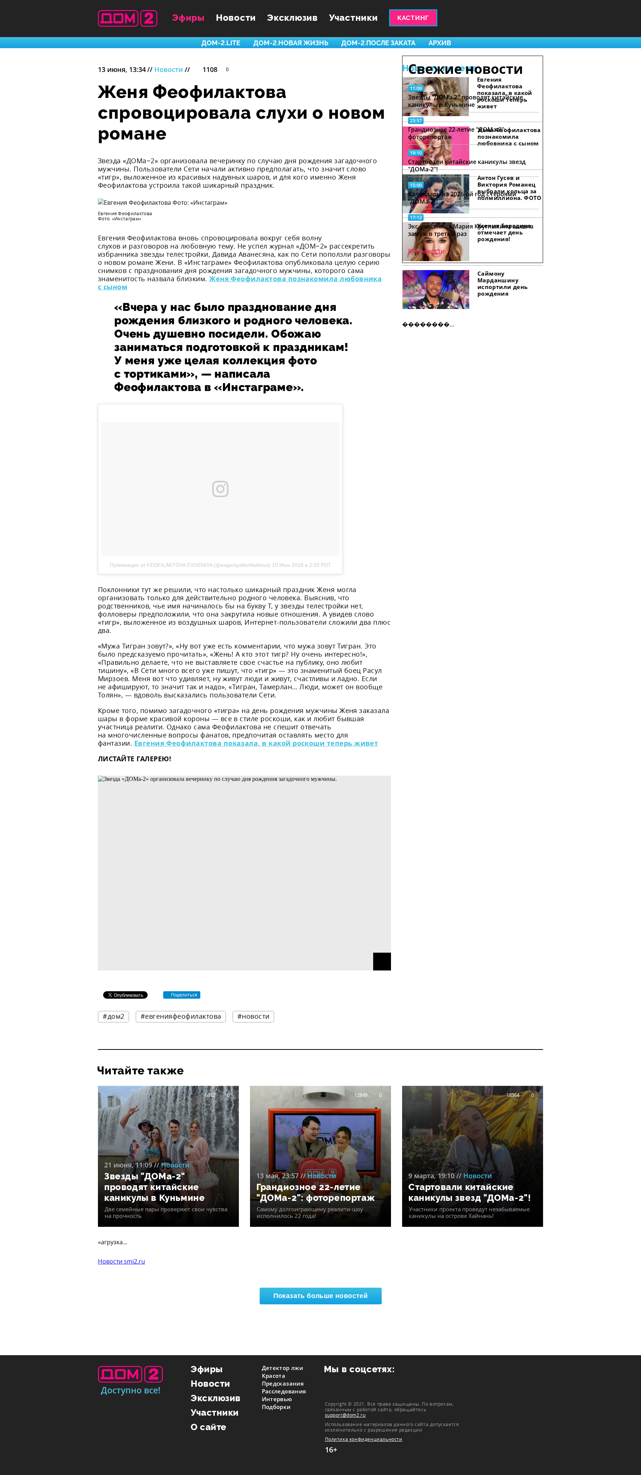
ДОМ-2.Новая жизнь (290, 43)
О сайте (209, 1427)
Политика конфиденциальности (363, 1439)
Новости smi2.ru (121, 1261)
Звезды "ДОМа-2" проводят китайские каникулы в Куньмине (465, 100)
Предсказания (283, 1383)
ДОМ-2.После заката (378, 43)
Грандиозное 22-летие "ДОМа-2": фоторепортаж (457, 133)
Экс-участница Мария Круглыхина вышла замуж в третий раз (470, 230)
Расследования (284, 1391)
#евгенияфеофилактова (181, 1016)
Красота (274, 1375)
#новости (253, 1016)
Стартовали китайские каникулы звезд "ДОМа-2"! (467, 165)
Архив (439, 43)
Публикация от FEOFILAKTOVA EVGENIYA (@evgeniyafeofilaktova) (190, 565)
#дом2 (114, 1016)
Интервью (277, 1399)
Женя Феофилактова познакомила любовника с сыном (240, 282)
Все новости (426, 251)
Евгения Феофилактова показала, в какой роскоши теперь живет (256, 743)
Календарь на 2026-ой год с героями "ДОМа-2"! (462, 197)
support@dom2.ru (345, 1415)
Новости (236, 17)
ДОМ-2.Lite (220, 43)
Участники (353, 17)
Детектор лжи (282, 1367)
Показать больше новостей (320, 1296)
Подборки (276, 1406)
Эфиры (188, 17)
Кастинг (413, 18)
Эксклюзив (292, 17)
